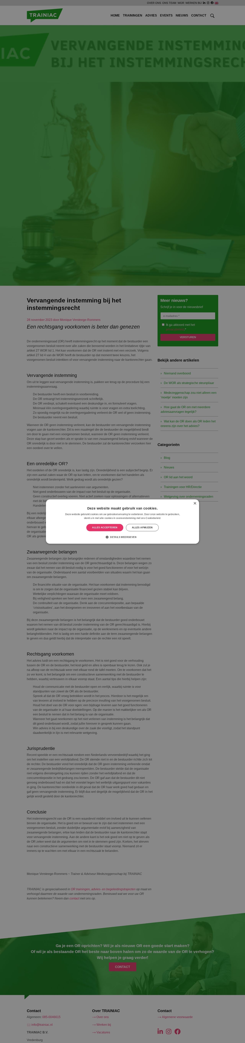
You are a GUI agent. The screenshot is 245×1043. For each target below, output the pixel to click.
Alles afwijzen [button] (142, 527)
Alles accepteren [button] (104, 527)
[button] (122, 537)
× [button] (194, 503)
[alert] (122, 521)
